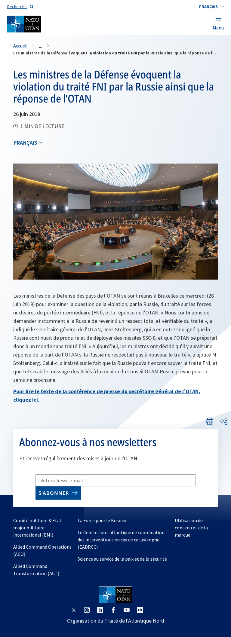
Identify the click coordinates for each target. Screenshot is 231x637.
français (25, 142)
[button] (211, 6)
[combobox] (211, 6)
